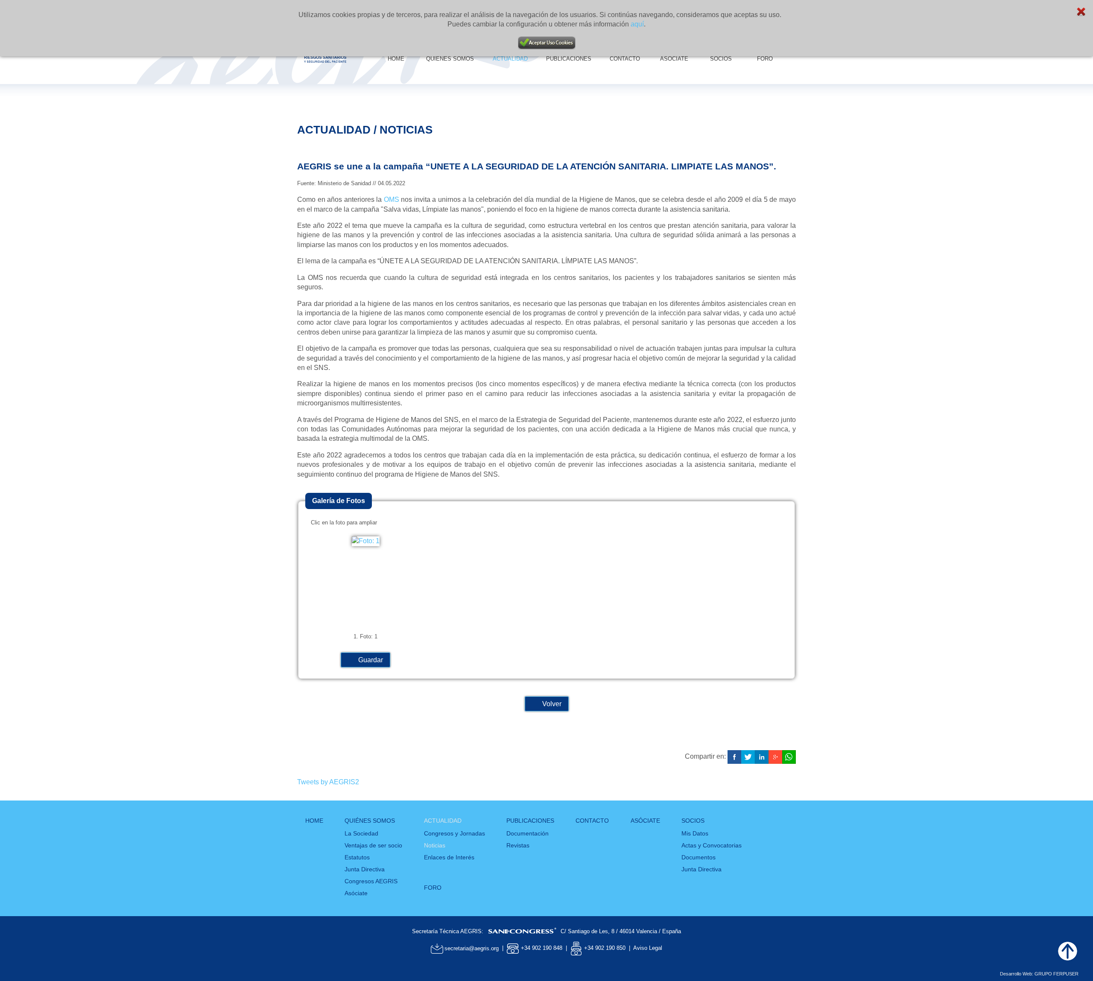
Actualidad (443, 820)
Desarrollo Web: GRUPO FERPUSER (1039, 973)
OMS (391, 199)
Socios (692, 820)
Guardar (370, 660)
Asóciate (356, 893)
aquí (637, 24)
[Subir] (1067, 951)
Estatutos (357, 857)
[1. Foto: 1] (366, 540)
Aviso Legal (647, 948)
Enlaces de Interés (449, 857)
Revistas (517, 845)
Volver (551, 703)
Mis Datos (694, 833)
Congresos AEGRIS (371, 881)
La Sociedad (361, 833)
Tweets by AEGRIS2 (328, 782)
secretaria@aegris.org (471, 948)
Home (314, 820)
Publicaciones (530, 820)
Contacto (592, 820)
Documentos (698, 857)
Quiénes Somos (370, 820)
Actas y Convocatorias (711, 845)
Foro (432, 887)
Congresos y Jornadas (454, 833)
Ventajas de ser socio (373, 845)
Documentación (527, 833)
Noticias (434, 845)
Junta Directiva (365, 869)
